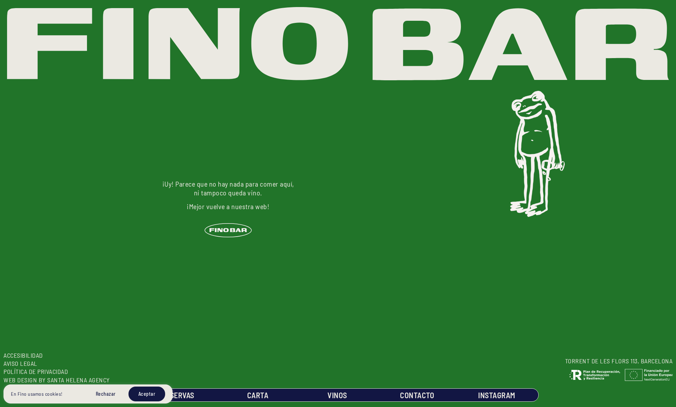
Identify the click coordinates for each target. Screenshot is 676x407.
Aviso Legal (20, 363)
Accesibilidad (23, 355)
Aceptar (147, 394)
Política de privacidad (36, 371)
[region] (88, 394)
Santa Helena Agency (78, 380)
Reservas (178, 395)
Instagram (496, 395)
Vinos (337, 395)
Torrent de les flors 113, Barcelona (619, 361)
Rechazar (106, 394)
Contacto (417, 395)
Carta (258, 395)
